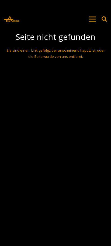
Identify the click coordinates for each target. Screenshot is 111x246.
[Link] (12, 19)
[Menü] (92, 19)
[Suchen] (104, 19)
